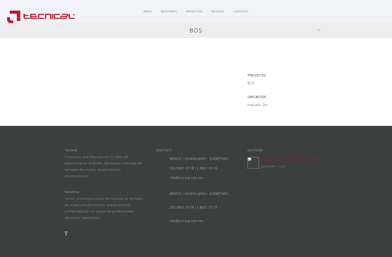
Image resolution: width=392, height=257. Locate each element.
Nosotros (169, 11)
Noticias (217, 11)
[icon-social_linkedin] (76, 233)
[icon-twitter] (66, 233)
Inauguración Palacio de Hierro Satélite (291, 159)
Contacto (240, 11)
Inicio (148, 11)
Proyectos (194, 11)
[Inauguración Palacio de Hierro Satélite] (253, 163)
